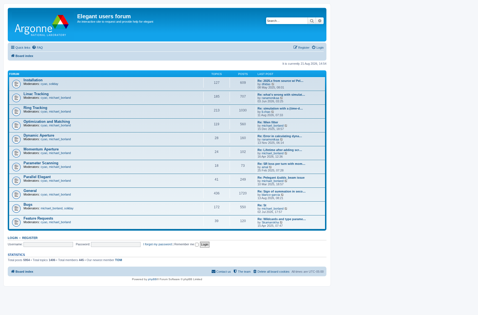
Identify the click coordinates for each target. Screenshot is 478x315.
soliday (53, 83)
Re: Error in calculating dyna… (280, 136)
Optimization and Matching (47, 121)
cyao (44, 83)
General (30, 191)
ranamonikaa (270, 98)
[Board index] (43, 24)
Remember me (184, 244)
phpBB (152, 279)
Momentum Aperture (41, 149)
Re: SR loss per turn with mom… (281, 163)
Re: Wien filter (268, 122)
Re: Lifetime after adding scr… (280, 150)
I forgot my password (157, 244)
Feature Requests (38, 218)
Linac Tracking (36, 94)
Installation (33, 80)
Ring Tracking (35, 108)
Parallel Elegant (37, 177)
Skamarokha (270, 222)
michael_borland (60, 97)
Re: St (262, 205)
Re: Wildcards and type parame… (282, 219)
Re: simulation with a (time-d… (280, 108)
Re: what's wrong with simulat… (281, 94)
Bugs (28, 204)
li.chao (266, 111)
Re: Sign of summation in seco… (282, 191)
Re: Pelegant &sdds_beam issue (281, 177)
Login (13, 237)
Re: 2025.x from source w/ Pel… (280, 80)
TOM (118, 260)
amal (265, 167)
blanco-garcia (271, 194)
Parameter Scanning (41, 163)
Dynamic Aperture (39, 135)
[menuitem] (37, 47)
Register (30, 237)
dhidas (266, 84)
